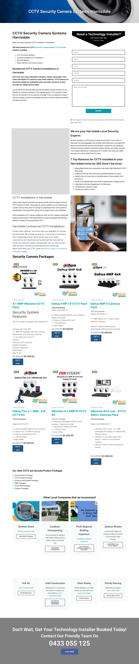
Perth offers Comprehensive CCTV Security (50, 47)
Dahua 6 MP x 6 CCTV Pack (69, 303)
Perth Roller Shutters (26, 536)
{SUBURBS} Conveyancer (55, 549)
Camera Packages (19, 300)
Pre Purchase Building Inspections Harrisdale (84, 548)
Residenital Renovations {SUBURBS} (55, 602)
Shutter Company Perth (26, 531)
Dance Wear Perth (113, 590)
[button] (18, 362)
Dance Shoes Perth (113, 595)
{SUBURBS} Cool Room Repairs (113, 545)
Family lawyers (84, 598)
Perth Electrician (26, 593)
